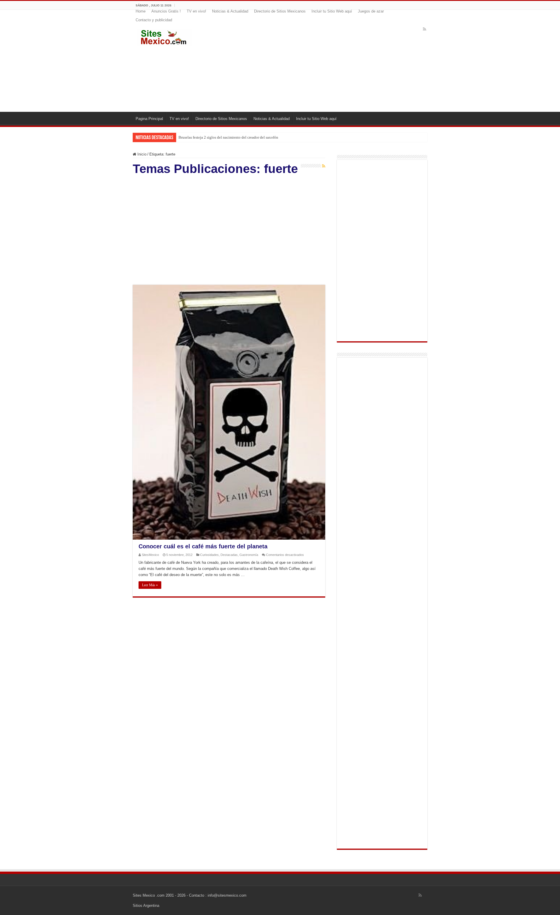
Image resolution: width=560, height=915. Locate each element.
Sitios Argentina (146, 905)
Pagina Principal (149, 118)
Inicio (141, 154)
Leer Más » (150, 585)
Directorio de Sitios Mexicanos (280, 11)
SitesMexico (150, 555)
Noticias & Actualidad (230, 11)
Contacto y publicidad (154, 20)
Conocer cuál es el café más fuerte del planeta (203, 546)
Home (141, 11)
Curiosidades (209, 555)
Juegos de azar (371, 11)
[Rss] (424, 29)
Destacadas (229, 555)
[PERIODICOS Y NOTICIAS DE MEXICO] (164, 36)
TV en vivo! (196, 11)
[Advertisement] (315, 65)
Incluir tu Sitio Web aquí (332, 11)
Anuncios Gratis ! (166, 11)
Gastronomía (248, 555)
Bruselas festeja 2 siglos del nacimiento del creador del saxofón (228, 137)
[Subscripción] (323, 166)
